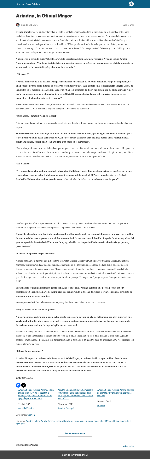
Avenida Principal (26, 408)
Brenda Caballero (64, 421)
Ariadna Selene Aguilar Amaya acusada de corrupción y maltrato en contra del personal (115, 392)
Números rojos (91, 421)
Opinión (101, 405)
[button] (18, 385)
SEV (22, 424)
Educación (78, 421)
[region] (75, 202)
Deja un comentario (75, 433)
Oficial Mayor (106, 421)
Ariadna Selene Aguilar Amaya (40, 421)
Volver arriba (128, 446)
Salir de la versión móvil (75, 454)
